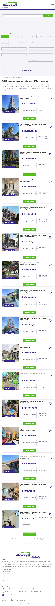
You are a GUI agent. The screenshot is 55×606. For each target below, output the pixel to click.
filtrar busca (27, 70)
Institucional (5, 579)
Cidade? (38, 34)
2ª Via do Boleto (6, 573)
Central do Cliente (6, 577)
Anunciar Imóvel (6, 571)
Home (3, 77)
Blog (3, 582)
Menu (52, 4)
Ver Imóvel (29, 118)
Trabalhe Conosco (6, 581)
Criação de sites (24, 603)
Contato (4, 584)
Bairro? (20, 40)
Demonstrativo (5, 575)
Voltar (28, 545)
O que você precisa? (6, 34)
